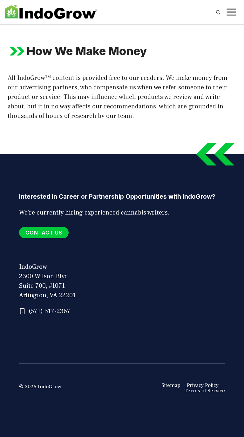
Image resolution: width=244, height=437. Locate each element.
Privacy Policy (203, 385)
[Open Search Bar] (218, 12)
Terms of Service (204, 391)
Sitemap (170, 385)
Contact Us (43, 232)
